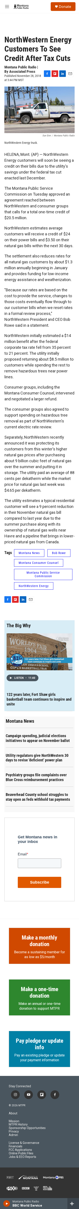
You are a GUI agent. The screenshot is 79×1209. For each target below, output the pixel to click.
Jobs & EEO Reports (22, 1157)
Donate (65, 7)
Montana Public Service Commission (43, 574)
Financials (15, 1146)
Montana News (29, 553)
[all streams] (73, 1203)
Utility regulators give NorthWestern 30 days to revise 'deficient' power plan (37, 758)
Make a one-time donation (39, 992)
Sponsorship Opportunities (27, 1128)
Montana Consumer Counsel (39, 563)
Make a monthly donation (39, 940)
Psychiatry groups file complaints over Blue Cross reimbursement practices (36, 777)
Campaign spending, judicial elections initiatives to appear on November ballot (38, 738)
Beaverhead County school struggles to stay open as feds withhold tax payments (38, 797)
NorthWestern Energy (34, 586)
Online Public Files (21, 1153)
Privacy (14, 1131)
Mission (14, 1121)
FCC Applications (20, 1150)
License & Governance (24, 1143)
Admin (13, 1135)
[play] (6, 1203)
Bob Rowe (59, 553)
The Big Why (19, 625)
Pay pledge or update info (39, 1044)
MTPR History (18, 1124)
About (13, 1113)
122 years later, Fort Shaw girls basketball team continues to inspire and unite (39, 699)
